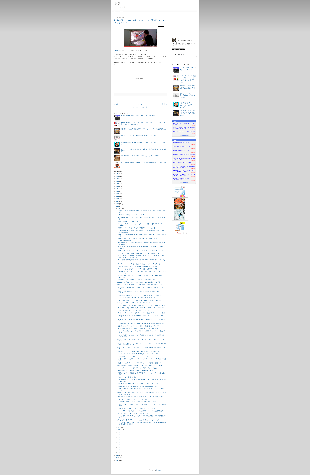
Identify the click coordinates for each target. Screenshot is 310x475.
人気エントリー (177, 140)
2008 (117, 458)
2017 (117, 188)
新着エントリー (177, 121)
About (121, 11)
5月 (119, 442)
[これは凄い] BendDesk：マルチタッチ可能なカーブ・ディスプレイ (137, 408)
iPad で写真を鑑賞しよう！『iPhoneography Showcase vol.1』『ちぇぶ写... (139, 300)
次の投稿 (116, 104)
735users (193, 160)
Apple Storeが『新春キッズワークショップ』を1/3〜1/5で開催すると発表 (138, 282)
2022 (117, 176)
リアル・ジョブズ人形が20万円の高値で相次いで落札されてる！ (136, 297)
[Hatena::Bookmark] (184, 135)
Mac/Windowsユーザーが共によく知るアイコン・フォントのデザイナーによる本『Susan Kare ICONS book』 (188, 79)
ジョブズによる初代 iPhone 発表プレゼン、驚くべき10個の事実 (184, 124)
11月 (119, 427)
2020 (117, 181)
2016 (117, 191)
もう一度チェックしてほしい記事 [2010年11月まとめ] (132, 413)
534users (193, 172)
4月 (119, 444)
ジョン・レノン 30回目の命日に (126, 377)
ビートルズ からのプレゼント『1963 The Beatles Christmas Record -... (137, 266)
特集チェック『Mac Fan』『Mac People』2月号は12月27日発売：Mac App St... (140, 251)
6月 (119, 439)
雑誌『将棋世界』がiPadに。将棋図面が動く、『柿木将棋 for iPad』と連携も (139, 365)
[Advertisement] (162, 5)
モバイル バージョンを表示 (140, 107)
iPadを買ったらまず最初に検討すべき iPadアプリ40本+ (184, 154)
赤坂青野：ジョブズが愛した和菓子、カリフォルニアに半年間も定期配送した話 (187, 87)
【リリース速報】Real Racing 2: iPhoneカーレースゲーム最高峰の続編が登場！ (140, 323)
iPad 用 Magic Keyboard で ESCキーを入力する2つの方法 (138, 115)
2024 (117, 173)
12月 (119, 208)
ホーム (140, 104)
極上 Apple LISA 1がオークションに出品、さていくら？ (133, 303)
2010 (117, 206)
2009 (117, 455)
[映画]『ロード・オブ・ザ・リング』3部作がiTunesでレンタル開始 (136, 228)
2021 (117, 178)
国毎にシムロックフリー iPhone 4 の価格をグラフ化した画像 (138, 135)
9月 (119, 432)
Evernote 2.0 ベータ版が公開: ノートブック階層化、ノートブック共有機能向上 (140, 411)
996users (193, 148)
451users (193, 176)
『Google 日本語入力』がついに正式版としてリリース (133, 310)
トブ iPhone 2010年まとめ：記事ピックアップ (131, 214)
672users (193, 164)
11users (193, 125)
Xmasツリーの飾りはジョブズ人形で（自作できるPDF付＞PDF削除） (137, 328)
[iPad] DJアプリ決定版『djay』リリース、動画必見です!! (133, 399)
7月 (119, 437)
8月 (119, 434)
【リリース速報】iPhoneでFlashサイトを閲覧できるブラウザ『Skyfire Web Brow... (141, 305)
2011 (117, 204)
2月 (119, 450)
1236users (193, 144)
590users (193, 168)
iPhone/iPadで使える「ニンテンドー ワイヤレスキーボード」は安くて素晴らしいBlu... (184, 175)
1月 (119, 452)
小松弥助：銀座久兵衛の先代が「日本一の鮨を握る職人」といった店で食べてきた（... (184, 167)
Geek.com (118, 50)
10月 (119, 429)
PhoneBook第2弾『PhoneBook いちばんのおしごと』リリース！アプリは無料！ (140, 396)
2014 (117, 196)
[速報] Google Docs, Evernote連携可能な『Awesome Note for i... (135, 370)
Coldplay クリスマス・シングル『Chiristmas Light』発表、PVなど (136, 401)
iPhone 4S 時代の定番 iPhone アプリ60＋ (181, 142)
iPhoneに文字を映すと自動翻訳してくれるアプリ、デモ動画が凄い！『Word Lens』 (142, 308)
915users (193, 152)
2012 (117, 201)
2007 (117, 460)
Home (115, 11)
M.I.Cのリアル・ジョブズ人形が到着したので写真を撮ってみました (137, 368)
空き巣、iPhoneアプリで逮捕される (127, 221)
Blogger (158, 470)
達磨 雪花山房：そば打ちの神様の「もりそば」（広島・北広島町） (140, 156)
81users (193, 133)
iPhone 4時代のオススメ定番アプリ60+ (181, 150)
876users (193, 156)
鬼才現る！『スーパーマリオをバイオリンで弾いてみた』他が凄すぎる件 (138, 351)
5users (193, 129)
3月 (119, 447)
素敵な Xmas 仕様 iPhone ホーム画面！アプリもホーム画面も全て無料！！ (139, 363)
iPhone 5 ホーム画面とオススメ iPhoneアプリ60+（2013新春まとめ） (182, 179)
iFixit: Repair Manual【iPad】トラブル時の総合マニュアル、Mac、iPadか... (139, 264)
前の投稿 (164, 104)
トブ (179, 38)
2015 (117, 194)
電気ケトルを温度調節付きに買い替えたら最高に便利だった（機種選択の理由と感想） (184, 128)
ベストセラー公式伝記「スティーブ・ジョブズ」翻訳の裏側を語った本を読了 (143, 162)
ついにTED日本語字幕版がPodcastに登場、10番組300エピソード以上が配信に (184, 159)
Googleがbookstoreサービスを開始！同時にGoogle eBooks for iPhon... (137, 386)
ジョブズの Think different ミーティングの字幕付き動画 (184, 131)
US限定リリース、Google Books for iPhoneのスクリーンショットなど (137, 383)
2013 (117, 199)
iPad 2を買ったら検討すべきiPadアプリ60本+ (182, 162)
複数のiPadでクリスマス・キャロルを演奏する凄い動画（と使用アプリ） (138, 326)
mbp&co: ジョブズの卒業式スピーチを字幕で (182, 146)
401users (193, 180)
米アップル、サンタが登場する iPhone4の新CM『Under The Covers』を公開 (139, 284)
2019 (117, 183)
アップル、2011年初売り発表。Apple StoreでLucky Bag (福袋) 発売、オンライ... (140, 253)
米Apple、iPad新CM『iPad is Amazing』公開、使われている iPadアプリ (138, 420)
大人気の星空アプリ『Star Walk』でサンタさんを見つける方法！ (136, 279)
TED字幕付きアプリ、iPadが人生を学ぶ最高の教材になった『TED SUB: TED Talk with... (183, 171)
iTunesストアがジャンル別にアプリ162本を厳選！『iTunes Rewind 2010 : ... (139, 354)
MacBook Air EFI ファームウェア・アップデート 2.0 (132, 356)
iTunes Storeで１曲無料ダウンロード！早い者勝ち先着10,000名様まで (137, 269)
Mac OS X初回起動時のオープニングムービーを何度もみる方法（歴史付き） (139, 295)
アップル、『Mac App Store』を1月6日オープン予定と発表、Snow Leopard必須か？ (142, 313)
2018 (117, 186)
